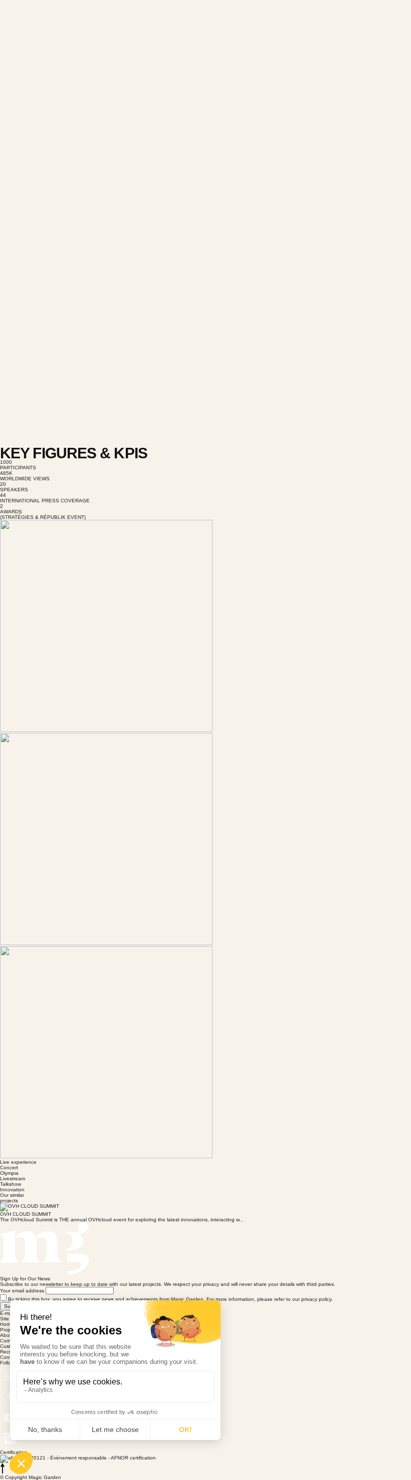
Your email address (22, 1290)
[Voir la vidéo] (205, 140)
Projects (9, 1329)
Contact (9, 1357)
